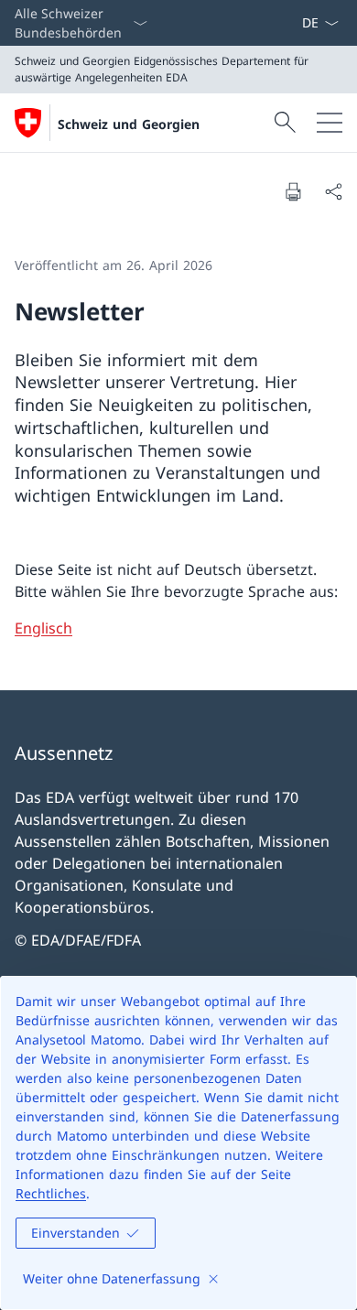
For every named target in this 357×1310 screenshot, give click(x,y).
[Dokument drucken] (293, 191)
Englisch (43, 628)
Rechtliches (51, 1193)
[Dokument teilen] (333, 191)
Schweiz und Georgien (129, 124)
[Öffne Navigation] (329, 122)
